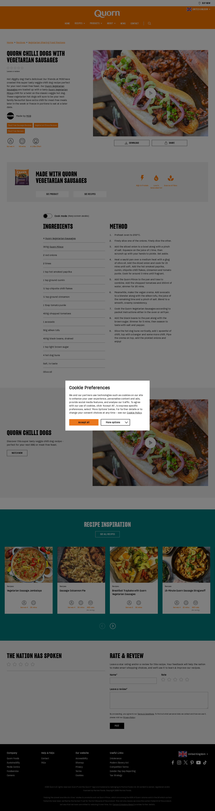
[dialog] (107, 406)
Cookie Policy (134, 412)
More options (113, 422)
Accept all (83, 422)
